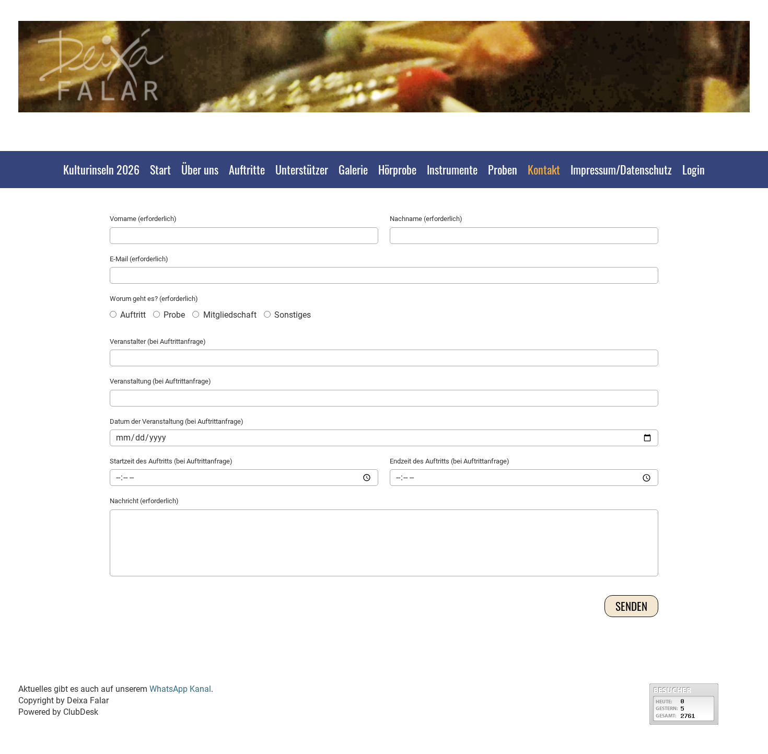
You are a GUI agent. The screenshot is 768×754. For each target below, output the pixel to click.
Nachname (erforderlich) (426, 219)
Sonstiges (291, 315)
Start (160, 169)
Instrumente (452, 169)
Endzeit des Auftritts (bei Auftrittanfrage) (449, 461)
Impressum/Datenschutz (621, 169)
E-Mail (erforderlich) (139, 259)
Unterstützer (301, 169)
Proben (502, 169)
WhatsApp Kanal (180, 689)
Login (693, 169)
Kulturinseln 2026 (101, 169)
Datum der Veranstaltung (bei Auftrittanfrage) (176, 421)
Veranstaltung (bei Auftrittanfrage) (160, 381)
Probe (173, 315)
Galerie (353, 169)
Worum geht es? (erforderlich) (154, 299)
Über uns (199, 169)
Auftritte (247, 169)
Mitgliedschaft (229, 315)
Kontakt (544, 169)
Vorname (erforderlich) (143, 219)
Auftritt (132, 315)
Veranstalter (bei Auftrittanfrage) (158, 341)
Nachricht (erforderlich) (144, 501)
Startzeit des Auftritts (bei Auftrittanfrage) (171, 461)
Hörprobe (397, 169)
